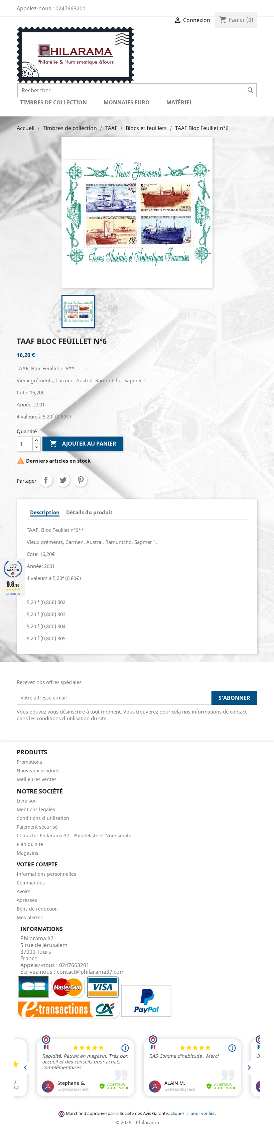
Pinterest (80, 480)
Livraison (27, 800)
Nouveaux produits (38, 770)
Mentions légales (36, 809)
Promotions (29, 762)
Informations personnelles (46, 874)
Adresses (27, 900)
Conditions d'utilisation (43, 818)
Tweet (63, 480)
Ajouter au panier (82, 444)
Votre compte (37, 864)
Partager (45, 480)
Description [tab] (44, 512)
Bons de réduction (37, 909)
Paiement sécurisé (37, 827)
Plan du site (30, 844)
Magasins (27, 853)
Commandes (31, 882)
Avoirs (23, 891)
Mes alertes (30, 917)
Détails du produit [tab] (89, 512)
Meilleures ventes (36, 779)
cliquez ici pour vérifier (193, 1113)
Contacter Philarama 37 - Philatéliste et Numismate (74, 835)
